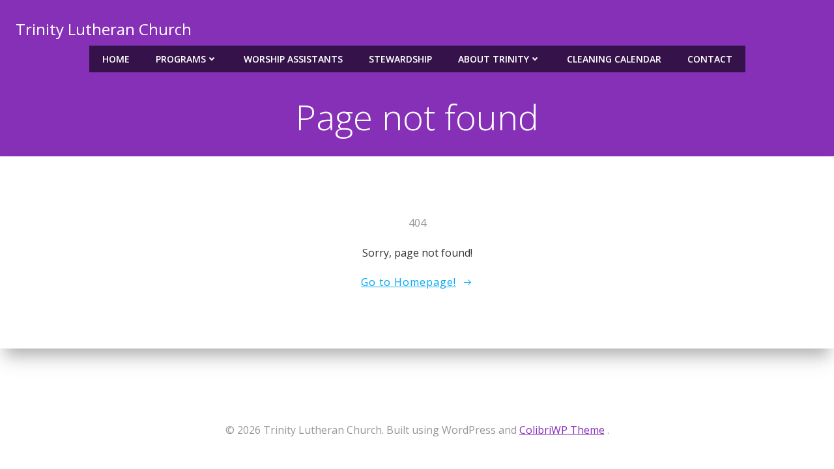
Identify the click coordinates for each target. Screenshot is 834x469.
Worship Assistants (293, 59)
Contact (709, 59)
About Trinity (493, 59)
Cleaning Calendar (614, 59)
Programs (181, 59)
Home (116, 59)
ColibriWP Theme (562, 430)
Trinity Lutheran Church (104, 29)
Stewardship (400, 59)
